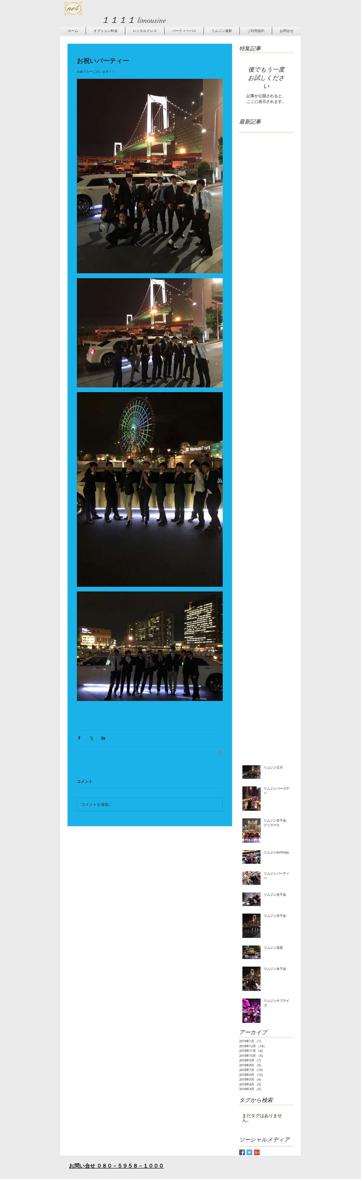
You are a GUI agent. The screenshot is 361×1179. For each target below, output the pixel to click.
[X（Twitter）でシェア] (91, 738)
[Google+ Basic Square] (257, 1152)
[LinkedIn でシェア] (103, 738)
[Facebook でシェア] (79, 738)
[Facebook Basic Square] (242, 1152)
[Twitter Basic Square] (249, 1152)
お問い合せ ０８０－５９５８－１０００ (116, 1165)
